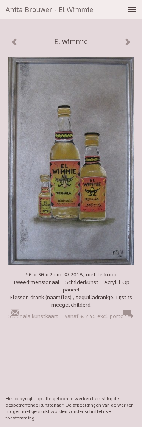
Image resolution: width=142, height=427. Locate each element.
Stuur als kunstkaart (66, 315)
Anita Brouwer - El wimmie (49, 9)
